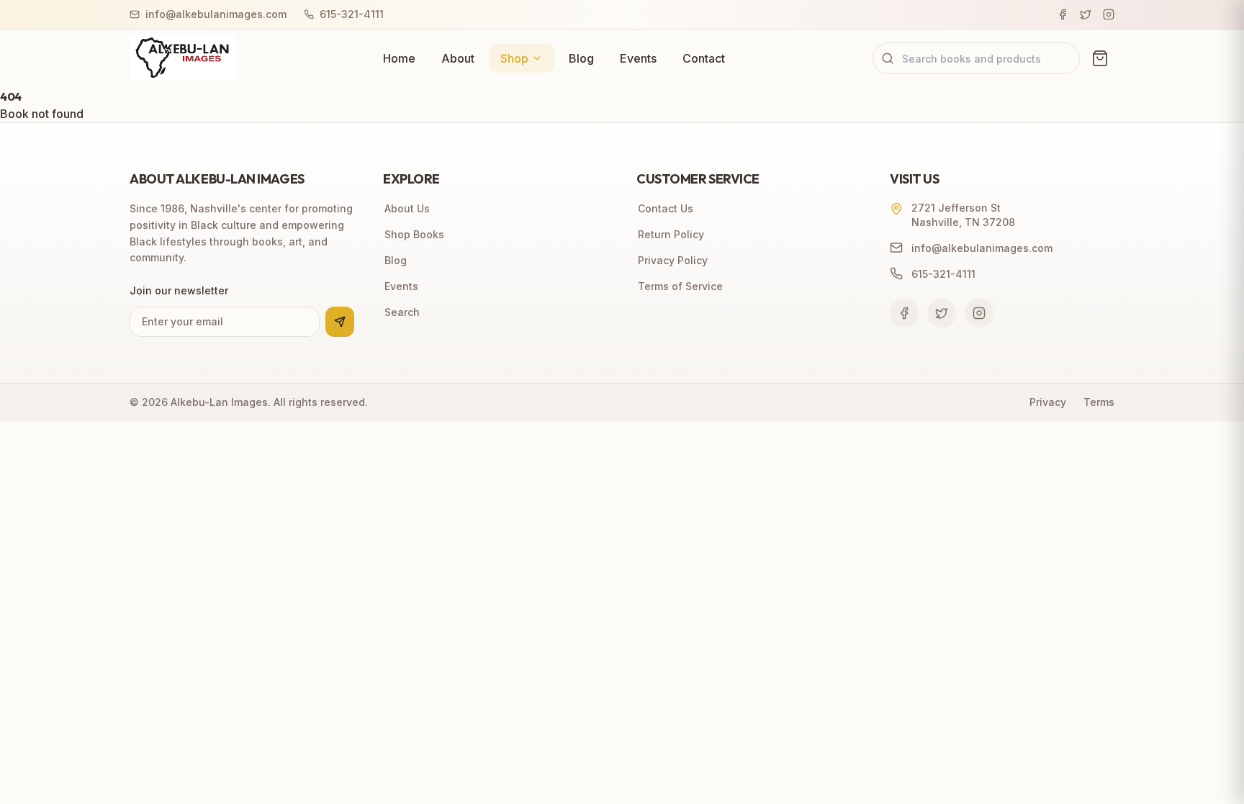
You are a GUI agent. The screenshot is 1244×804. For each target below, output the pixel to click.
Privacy (1047, 402)
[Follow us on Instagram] (979, 313)
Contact (703, 58)
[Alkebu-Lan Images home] (182, 58)
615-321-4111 (352, 14)
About (457, 58)
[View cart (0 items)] (1100, 58)
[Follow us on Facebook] (904, 313)
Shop (514, 58)
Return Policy (671, 234)
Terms (1098, 402)
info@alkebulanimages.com (216, 14)
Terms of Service (680, 286)
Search (402, 312)
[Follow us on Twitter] (941, 313)
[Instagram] (1108, 14)
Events (638, 58)
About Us (407, 208)
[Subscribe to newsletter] (339, 322)
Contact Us (665, 208)
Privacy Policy (673, 260)
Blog (581, 58)
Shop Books (414, 234)
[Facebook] (1062, 14)
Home (399, 58)
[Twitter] (1085, 14)
